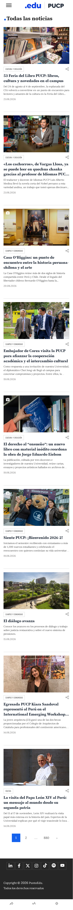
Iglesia (8, 790)
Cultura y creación (13, 69)
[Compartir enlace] (67, 69)
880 (46, 838)
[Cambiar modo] (57, 903)
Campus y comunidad (14, 250)
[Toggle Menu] (9, 5)
